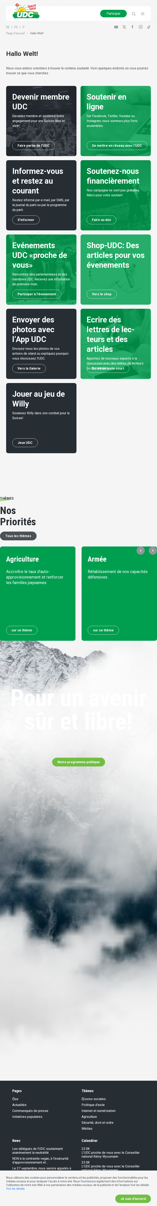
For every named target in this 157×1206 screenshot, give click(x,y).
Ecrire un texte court (108, 368)
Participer (113, 14)
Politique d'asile (93, 1105)
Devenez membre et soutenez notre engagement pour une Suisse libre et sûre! (38, 121)
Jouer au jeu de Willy (38, 399)
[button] (141, 550)
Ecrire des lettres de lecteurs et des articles (111, 334)
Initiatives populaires (27, 1117)
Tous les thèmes (18, 536)
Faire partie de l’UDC (33, 146)
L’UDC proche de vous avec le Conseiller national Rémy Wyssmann (111, 1154)
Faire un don (101, 220)
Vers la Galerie (29, 368)
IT (23, 27)
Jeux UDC (25, 443)
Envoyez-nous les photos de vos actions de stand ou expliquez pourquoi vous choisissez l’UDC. (40, 353)
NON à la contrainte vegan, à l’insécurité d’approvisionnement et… (40, 1160)
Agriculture (22, 559)
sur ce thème (21, 630)
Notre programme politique (78, 762)
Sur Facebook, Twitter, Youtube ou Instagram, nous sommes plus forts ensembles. (112, 121)
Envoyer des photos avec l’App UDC (33, 329)
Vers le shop (101, 294)
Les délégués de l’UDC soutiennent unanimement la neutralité (37, 1151)
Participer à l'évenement (37, 294)
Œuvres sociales (94, 1099)
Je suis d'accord (133, 1199)
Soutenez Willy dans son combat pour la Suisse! (41, 415)
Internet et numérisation (99, 1111)
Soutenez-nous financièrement (113, 176)
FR (16, 27)
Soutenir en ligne (106, 101)
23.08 (86, 1149)
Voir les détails (15, 1188)
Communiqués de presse (30, 1111)
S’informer (26, 220)
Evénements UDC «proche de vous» (39, 255)
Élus (15, 1099)
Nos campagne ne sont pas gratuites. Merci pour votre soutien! (113, 192)
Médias (87, 1128)
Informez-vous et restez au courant (37, 181)
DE (8, 27)
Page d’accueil (15, 33)
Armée (97, 559)
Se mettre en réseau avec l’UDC (117, 146)
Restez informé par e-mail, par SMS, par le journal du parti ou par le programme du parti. (40, 205)
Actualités (19, 1105)
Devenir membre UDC (40, 101)
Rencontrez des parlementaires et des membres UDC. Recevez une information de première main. (41, 279)
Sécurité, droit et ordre (97, 1123)
